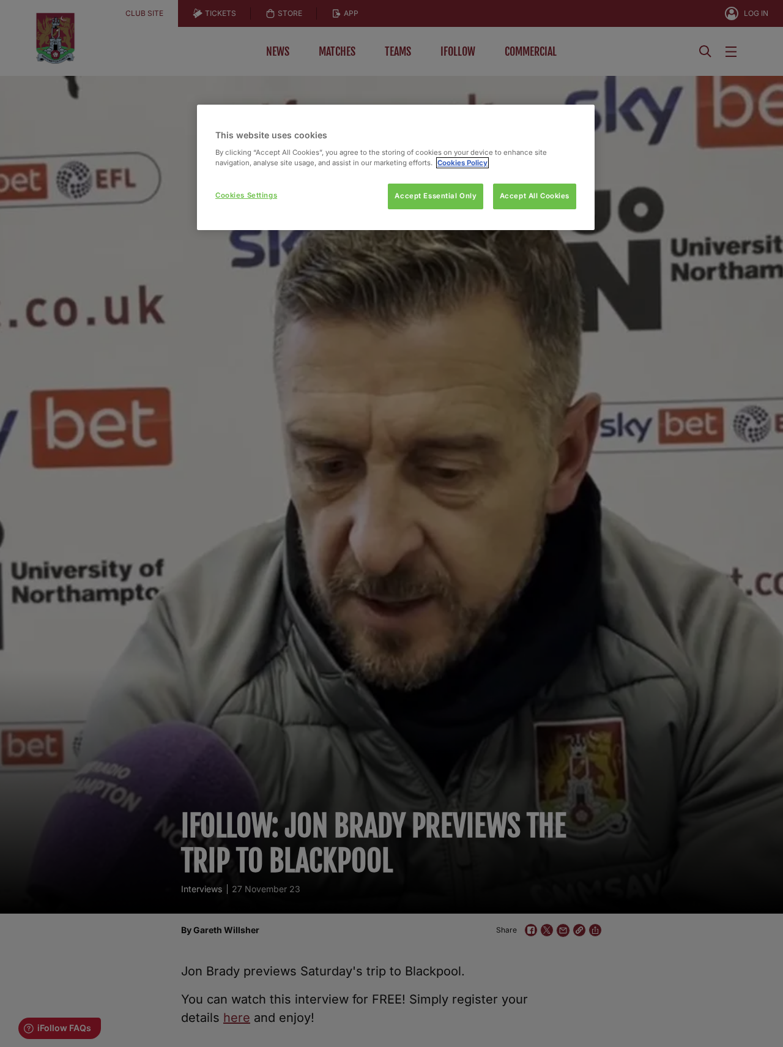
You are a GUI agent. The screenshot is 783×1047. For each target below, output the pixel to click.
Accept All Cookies (535, 196)
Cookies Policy (462, 162)
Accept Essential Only (436, 196)
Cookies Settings (246, 195)
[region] (396, 167)
